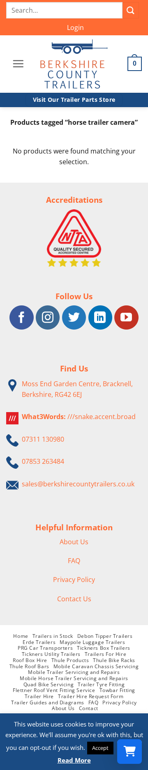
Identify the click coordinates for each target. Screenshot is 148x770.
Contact (88, 708)
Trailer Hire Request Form (90, 696)
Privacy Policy (74, 579)
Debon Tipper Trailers (105, 635)
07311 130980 (43, 439)
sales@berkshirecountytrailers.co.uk (78, 483)
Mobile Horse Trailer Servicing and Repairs (74, 678)
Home (20, 635)
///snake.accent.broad (101, 416)
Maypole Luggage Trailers (92, 642)
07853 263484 (43, 461)
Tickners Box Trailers (103, 647)
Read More (74, 760)
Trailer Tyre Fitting (101, 684)
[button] (75, 28)
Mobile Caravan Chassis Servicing (96, 666)
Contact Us (74, 598)
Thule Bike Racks (114, 660)
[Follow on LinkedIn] (100, 317)
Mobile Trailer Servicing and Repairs (74, 672)
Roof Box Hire (30, 660)
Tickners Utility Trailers (51, 654)
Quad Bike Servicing (48, 684)
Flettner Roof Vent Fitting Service (54, 690)
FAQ (74, 560)
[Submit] (131, 10)
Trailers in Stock (52, 635)
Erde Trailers (39, 642)
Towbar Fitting (117, 690)
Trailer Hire (39, 696)
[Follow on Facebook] (21, 317)
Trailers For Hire (105, 654)
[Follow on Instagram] (48, 317)
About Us (74, 541)
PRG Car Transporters (45, 647)
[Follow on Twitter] (74, 317)
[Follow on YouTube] (126, 317)
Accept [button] (100, 748)
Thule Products (70, 660)
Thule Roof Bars (29, 666)
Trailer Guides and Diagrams (47, 702)
